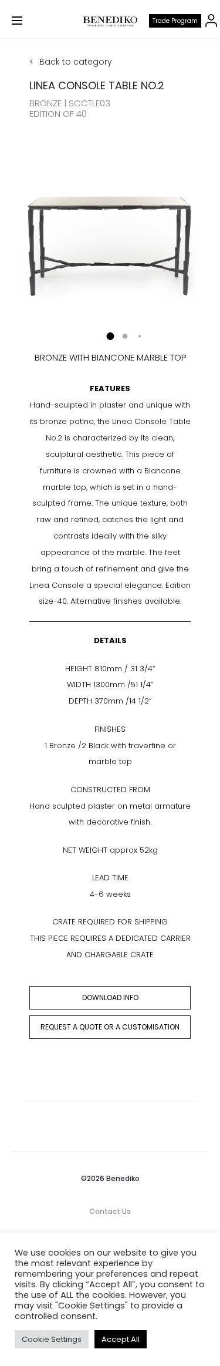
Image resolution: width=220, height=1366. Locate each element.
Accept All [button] (120, 1339)
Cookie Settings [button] (52, 1339)
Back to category (75, 62)
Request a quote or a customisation (110, 1027)
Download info (110, 997)
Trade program (175, 20)
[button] (110, 336)
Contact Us (110, 1211)
